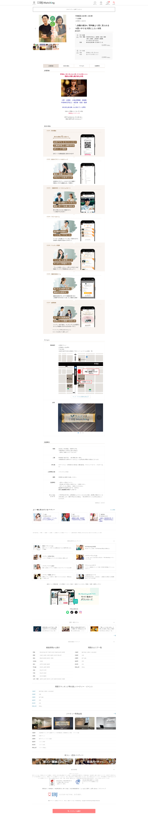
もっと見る (112, 509)
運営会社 (44, 788)
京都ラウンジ (42, 735)
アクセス (81, 66)
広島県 (44, 673)
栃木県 (59, 652)
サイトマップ (102, 788)
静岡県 (44, 658)
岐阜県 (48, 658)
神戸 (83, 658)
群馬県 (63, 652)
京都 (83, 655)
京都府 (44, 655)
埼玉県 (52, 652)
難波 (85, 652)
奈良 (83, 664)
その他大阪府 (93, 652)
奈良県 (55, 655)
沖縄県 (63, 679)
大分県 (51, 679)
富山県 (41, 670)
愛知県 (41, 658)
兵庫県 (48, 655)
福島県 (48, 664)
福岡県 (41, 679)
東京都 (41, 652)
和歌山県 (59, 655)
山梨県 (44, 667)
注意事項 (97, 66)
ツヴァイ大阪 (76, 732)
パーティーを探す (75, 811)
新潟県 (41, 667)
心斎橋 (88, 652)
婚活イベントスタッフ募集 (81, 584)
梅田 (83, 652)
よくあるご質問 (85, 788)
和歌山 (83, 667)
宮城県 (44, 664)
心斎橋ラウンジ (52, 732)
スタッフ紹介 (69, 584)
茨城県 (56, 652)
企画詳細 (50, 66)
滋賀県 (51, 655)
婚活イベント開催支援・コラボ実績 (56, 584)
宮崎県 (55, 679)
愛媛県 (44, 676)
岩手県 (41, 664)
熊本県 (48, 679)
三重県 (51, 658)
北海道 (41, 661)
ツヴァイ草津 (42, 741)
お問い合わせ (94, 788)
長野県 (48, 667)
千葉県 (49, 652)
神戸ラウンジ (42, 738)
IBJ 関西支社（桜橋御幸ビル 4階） (65, 732)
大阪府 (41, 655)
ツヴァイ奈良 (42, 744)
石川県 (44, 670)
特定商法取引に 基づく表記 (62, 788)
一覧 (115, 635)
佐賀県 (44, 679)
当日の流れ (66, 66)
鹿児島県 (59, 679)
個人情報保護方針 (74, 788)
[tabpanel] (52, 28)
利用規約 (51, 788)
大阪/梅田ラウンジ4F (44, 732)
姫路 (85, 658)
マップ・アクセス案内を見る (80, 396)
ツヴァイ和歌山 (42, 747)
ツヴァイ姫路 (48, 738)
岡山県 (41, 673)
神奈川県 (45, 652)
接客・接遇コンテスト (95, 584)
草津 (83, 661)
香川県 (41, 676)
